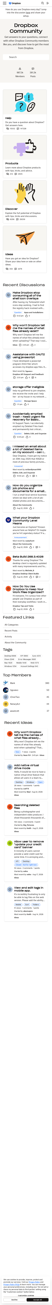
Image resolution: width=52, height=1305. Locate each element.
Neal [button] (28, 792)
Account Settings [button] (29, 666)
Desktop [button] (10, 656)
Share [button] (9, 659)
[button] (8, 295)
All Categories (11, 624)
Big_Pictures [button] (28, 825)
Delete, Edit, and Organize (35, 433)
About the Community (22, 505)
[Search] (42, 3)
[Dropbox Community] (15, 3)
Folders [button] (36, 905)
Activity (8, 636)
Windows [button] (10, 666)
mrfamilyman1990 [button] (33, 469)
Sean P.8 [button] (27, 755)
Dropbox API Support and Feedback (28, 374)
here (28, 12)
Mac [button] (8, 663)
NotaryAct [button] (15, 704)
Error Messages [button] (27, 659)
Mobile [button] (21, 663)
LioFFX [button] (26, 789)
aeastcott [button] (14, 711)
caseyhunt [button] (29, 541)
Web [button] (34, 663)
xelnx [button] (25, 871)
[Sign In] (47, 3)
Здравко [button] (28, 371)
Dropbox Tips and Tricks (23, 606)
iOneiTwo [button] (14, 697)
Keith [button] (29, 828)
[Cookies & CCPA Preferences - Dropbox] (26, 1289)
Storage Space (30, 401)
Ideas (15, 345)
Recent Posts (11, 630)
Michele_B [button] (29, 570)
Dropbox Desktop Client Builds (26, 574)
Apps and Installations (33, 312)
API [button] (24, 656)
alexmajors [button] (28, 911)
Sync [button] (36, 656)
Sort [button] (27, 905)
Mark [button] (12, 683)
